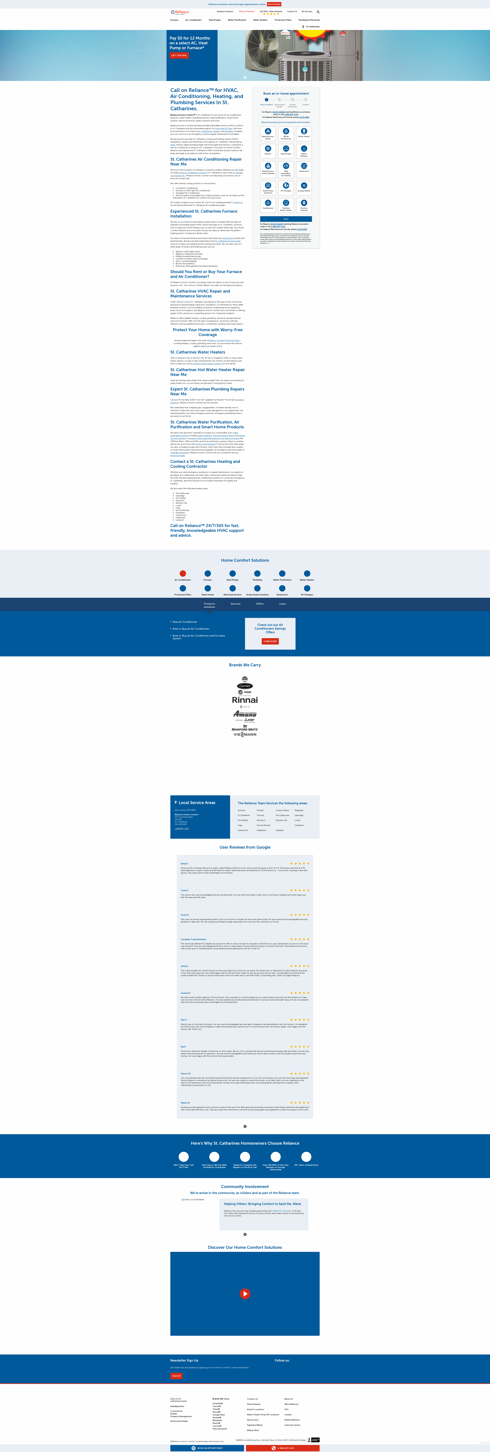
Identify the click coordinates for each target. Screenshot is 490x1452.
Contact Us (292, 11)
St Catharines (313, 26)
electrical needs (177, 455)
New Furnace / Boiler (268, 137)
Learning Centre (292, 1425)
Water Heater (304, 136)
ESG (286, 1409)
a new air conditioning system (192, 172)
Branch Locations (255, 1409)
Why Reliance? (291, 1404)
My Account (307, 11)
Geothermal (268, 208)
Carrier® (217, 1406)
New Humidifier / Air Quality (286, 173)
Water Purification (286, 137)
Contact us (237, 202)
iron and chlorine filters (223, 435)
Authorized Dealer (179, 1421)
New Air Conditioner (185, 621)
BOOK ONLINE (279, 112)
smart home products (206, 444)
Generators (304, 171)
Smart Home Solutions (268, 192)
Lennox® (217, 1426)
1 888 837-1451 (182, 828)
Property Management (181, 1416)
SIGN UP (176, 1376)
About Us (288, 1399)
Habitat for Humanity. (282, 1211)
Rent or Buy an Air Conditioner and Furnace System (199, 637)
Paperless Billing (254, 1425)
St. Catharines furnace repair (228, 241)
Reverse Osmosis (304, 209)
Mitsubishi (217, 1420)
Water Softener (304, 155)
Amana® (217, 1417)
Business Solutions (225, 11)
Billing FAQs (253, 1430)
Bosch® (216, 1423)
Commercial (176, 1411)
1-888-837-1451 (291, 114)
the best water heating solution (207, 363)
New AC (268, 154)
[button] (318, 11)
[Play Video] (245, 1294)
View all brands (220, 1429)
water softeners (205, 435)
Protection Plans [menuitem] (283, 20)
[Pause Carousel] (245, 77)
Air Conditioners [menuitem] (193, 20)
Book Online (274, 4)
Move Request (254, 1404)
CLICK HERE (304, 117)
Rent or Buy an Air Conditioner (191, 628)
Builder (173, 1413)
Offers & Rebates (246, 11)
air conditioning (205, 131)
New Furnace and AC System (268, 172)
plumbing (229, 131)
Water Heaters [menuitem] (260, 20)
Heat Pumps (286, 154)
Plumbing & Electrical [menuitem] (309, 20)
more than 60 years (223, 128)
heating (216, 131)
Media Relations (292, 1420)
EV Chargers (286, 191)
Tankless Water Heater (286, 209)
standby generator (180, 452)
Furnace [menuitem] (174, 20)
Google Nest (219, 1415)
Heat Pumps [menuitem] (215, 20)
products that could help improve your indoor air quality (214, 438)
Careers (288, 1414)
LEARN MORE (270, 641)
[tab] (182, 574)
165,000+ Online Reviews (271, 11)
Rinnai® (216, 1412)
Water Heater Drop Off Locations (263, 1414)
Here (268, 243)
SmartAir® (218, 1403)
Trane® (216, 1409)
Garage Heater (304, 191)
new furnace (228, 238)
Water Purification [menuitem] (237, 20)
